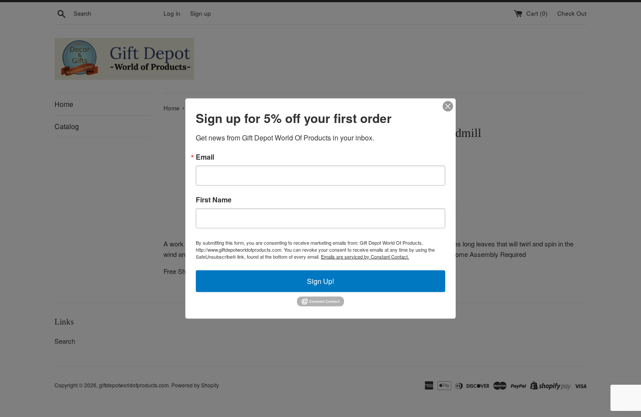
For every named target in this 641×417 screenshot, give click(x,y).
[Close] (448, 106)
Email (205, 157)
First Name (214, 199)
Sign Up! (320, 281)
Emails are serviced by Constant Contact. (365, 256)
